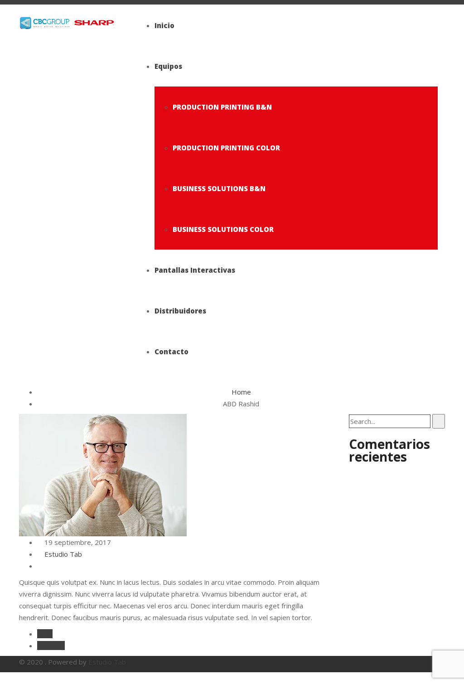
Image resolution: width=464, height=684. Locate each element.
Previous (51, 645)
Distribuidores (180, 310)
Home (241, 391)
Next (45, 633)
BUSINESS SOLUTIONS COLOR (223, 229)
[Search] (438, 421)
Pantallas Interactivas (195, 270)
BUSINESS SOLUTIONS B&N (219, 188)
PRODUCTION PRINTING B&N (222, 106)
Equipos (168, 66)
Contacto (171, 351)
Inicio (164, 25)
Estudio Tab (62, 554)
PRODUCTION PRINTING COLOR (226, 147)
